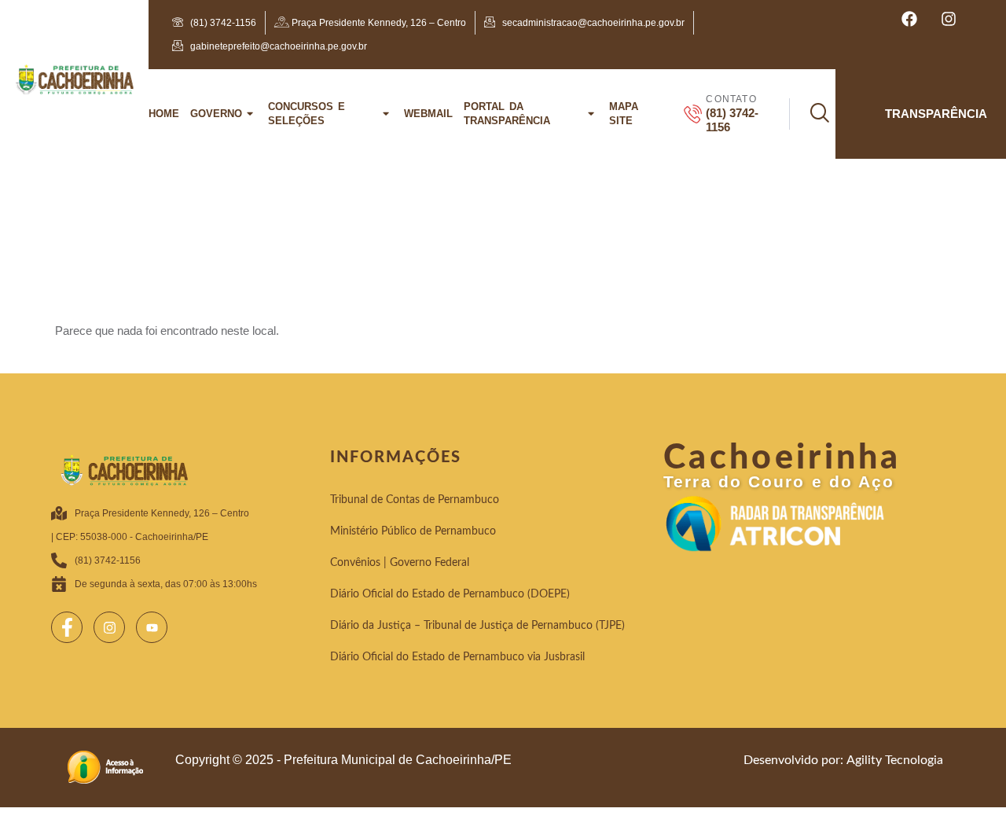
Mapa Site (623, 114)
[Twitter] (109, 627)
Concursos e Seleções (306, 114)
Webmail (428, 113)
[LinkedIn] (151, 627)
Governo (216, 113)
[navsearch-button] (809, 114)
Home (164, 113)
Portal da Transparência (507, 114)
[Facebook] (67, 627)
